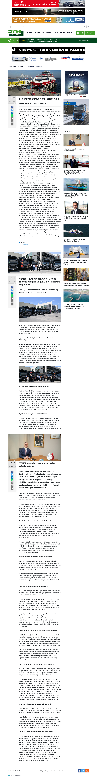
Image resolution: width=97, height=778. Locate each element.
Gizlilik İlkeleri (54, 771)
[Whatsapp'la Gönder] (12, 115)
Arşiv (28, 26)
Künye (41, 771)
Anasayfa (36, 771)
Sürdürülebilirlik (66, 33)
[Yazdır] (12, 121)
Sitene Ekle (33, 26)
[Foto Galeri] (88, 27)
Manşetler (14, 26)
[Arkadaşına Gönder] (12, 118)
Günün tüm (84, 40)
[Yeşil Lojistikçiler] (15, 33)
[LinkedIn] (12, 113)
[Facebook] (12, 107)
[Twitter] (12, 110)
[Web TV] (84, 27)
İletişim (47, 771)
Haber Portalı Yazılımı (16, 775)
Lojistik (29, 33)
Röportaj (48, 33)
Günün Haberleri (21, 26)
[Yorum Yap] (12, 124)
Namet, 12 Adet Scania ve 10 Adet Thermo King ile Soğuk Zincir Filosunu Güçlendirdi (46, 40)
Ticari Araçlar (39, 33)
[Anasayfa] (9, 26)
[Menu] (77, 33)
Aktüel (56, 33)
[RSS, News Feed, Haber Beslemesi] (87, 770)
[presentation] (13, 40)
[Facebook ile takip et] (79, 770)
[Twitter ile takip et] (83, 770)
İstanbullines (25, 244)
